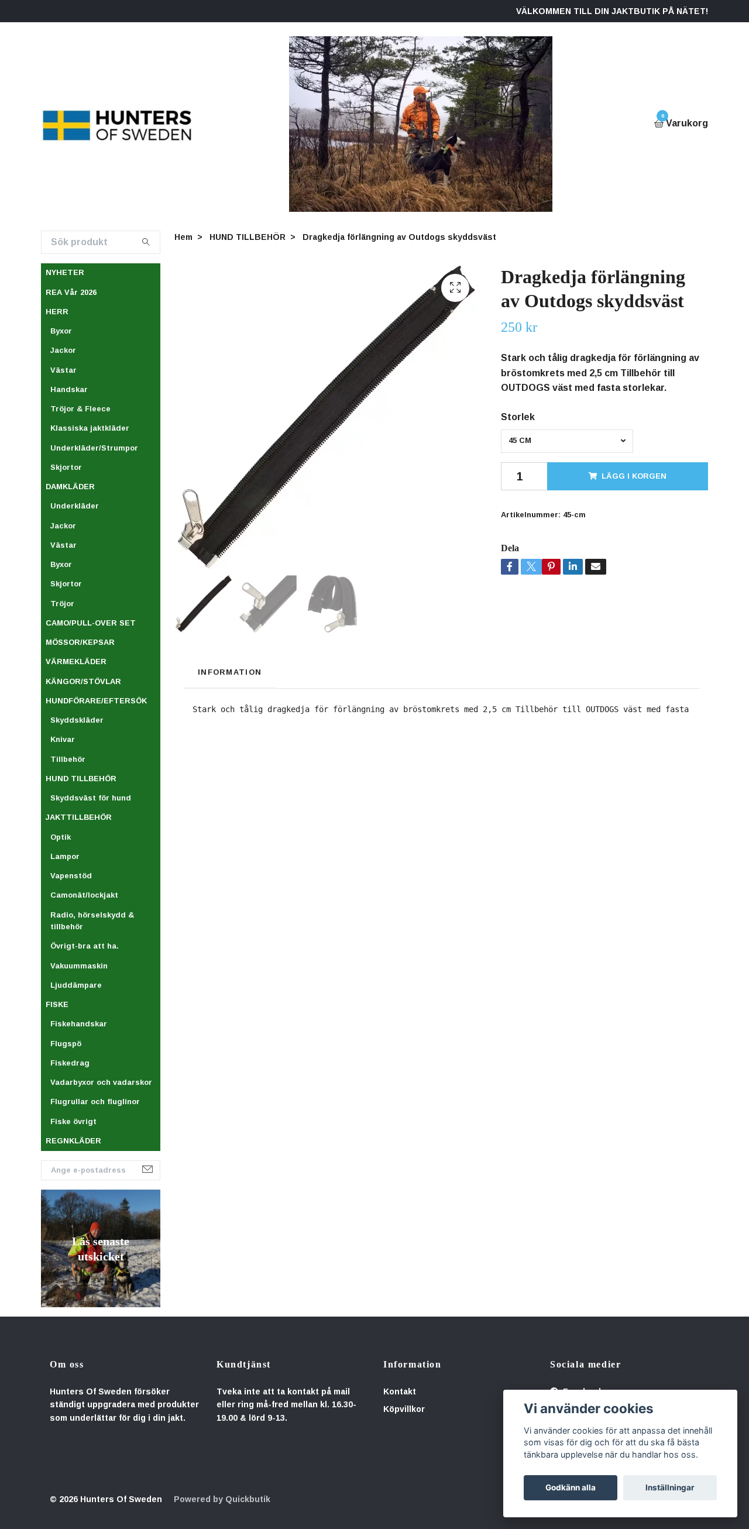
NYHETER (65, 272)
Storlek (518, 417)
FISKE (57, 1004)
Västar (63, 370)
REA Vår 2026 (71, 292)
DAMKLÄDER (70, 486)
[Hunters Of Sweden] (117, 124)
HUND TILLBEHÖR (81, 778)
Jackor (63, 350)
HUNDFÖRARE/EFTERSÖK (96, 700)
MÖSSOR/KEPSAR (80, 642)
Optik (60, 837)
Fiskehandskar (78, 1023)
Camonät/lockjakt (84, 895)
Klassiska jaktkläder (89, 428)
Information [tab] (230, 672)
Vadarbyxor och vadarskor (101, 1082)
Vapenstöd (71, 875)
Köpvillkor (404, 1409)
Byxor (61, 331)
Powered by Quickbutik (222, 1499)
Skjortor (66, 467)
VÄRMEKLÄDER (76, 661)
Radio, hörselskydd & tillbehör (92, 920)
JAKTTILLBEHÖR (79, 817)
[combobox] (567, 441)
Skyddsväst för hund (90, 797)
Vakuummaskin (79, 965)
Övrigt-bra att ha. (84, 946)
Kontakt (399, 1391)
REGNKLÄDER (73, 1140)
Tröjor (62, 603)
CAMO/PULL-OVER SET (91, 623)
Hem (183, 237)
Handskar (69, 389)
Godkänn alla (570, 1487)
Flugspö (65, 1043)
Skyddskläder (77, 720)
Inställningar (670, 1487)
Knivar (62, 739)
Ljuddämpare (76, 985)
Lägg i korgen (634, 476)
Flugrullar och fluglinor (95, 1101)
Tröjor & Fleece (80, 408)
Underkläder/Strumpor (94, 448)
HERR (57, 311)
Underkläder (74, 505)
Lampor (65, 856)
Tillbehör (67, 759)
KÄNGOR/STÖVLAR (83, 681)
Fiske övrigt (73, 1121)
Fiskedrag (70, 1063)
